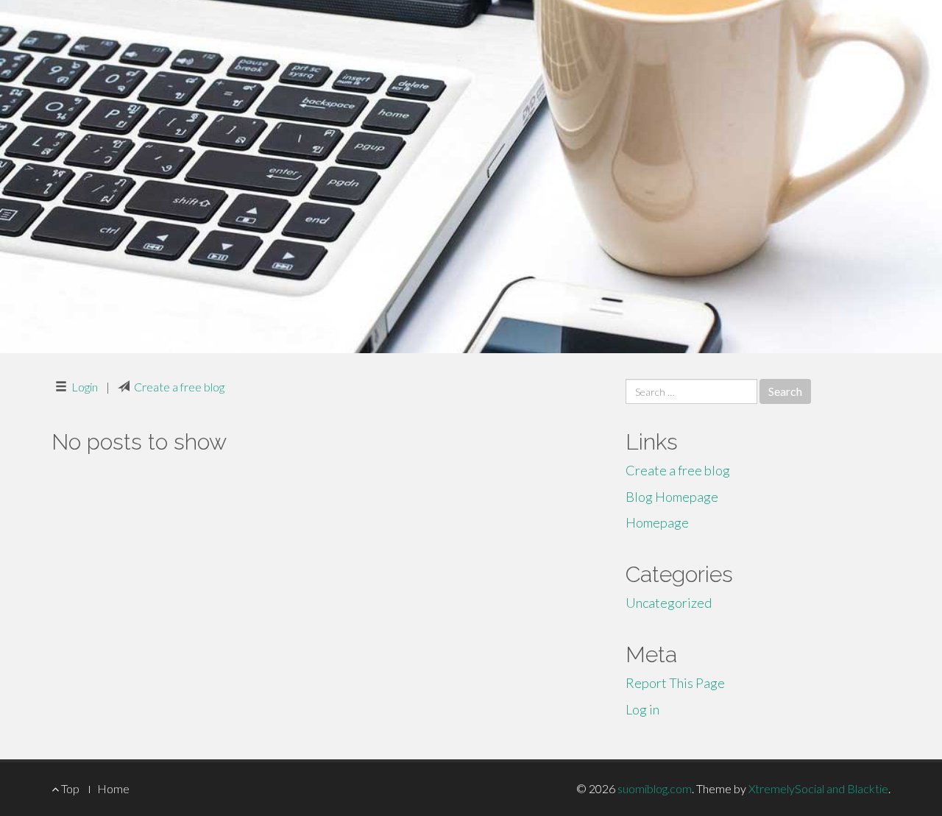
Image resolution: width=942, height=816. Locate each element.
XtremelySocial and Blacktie (818, 788)
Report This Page (675, 683)
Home (113, 788)
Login (84, 387)
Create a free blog (179, 387)
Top (69, 788)
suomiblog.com (654, 788)
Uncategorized (669, 603)
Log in (642, 709)
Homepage (657, 522)
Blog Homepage (672, 497)
